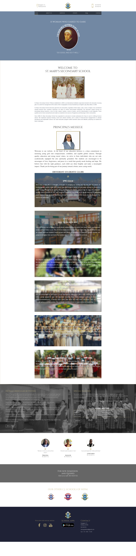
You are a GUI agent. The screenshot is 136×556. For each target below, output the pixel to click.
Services (62, 13)
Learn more (77, 420)
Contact (98, 13)
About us (49, 13)
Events (75, 13)
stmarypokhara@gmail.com (87, 529)
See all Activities (11, 426)
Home (36, 13)
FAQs (86, 13)
